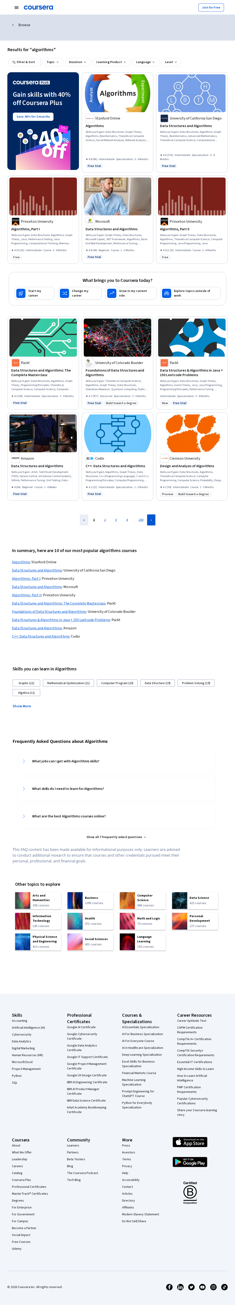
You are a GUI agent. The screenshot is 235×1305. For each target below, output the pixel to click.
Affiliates (128, 1207)
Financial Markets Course (139, 1073)
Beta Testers (76, 1159)
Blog (70, 1166)
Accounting (19, 1021)
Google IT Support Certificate (87, 1057)
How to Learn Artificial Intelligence (192, 1078)
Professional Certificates (29, 1187)
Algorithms (21, 562)
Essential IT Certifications (194, 1062)
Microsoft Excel (22, 1062)
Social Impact (21, 1235)
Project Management (26, 1069)
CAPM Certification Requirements (190, 1030)
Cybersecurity (21, 1034)
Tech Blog (74, 1180)
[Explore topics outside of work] (190, 293)
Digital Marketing (23, 1048)
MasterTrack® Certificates (30, 1193)
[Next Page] (151, 519)
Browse (24, 25)
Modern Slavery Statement (140, 1214)
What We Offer (22, 1152)
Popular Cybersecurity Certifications (192, 1101)
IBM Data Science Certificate (86, 1100)
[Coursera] (38, 7)
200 (141, 520)
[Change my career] (79, 293)
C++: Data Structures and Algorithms (41, 636)
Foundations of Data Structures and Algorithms (49, 611)
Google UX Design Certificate (87, 1075)
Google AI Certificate (81, 1027)
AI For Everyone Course (138, 1041)
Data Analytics (21, 1041)
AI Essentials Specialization (140, 1027)
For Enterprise (22, 1207)
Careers (17, 1166)
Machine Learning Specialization (134, 1082)
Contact (127, 1187)
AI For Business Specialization (142, 1034)
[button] (24, 706)
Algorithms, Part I (26, 578)
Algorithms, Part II (27, 595)
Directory (128, 1200)
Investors (128, 1152)
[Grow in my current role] (131, 293)
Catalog (17, 1173)
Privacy (127, 1166)
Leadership (19, 1159)
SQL (14, 1082)
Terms (126, 1159)
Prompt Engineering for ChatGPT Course (138, 1093)
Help (125, 1173)
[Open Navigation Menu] (16, 7)
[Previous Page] (84, 519)
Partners (73, 1152)
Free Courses (21, 1242)
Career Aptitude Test (191, 1021)
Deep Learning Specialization (142, 1054)
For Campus (20, 1221)
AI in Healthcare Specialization (142, 1048)
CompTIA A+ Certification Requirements (194, 1041)
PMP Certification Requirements (189, 1089)
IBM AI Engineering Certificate (87, 1082)
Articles (127, 1193)
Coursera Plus (21, 1180)
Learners (73, 1145)
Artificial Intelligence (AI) (28, 1027)
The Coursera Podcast (82, 1173)
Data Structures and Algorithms (37, 570)
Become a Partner (24, 1228)
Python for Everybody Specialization (137, 1105)
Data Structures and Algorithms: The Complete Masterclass (59, 603)
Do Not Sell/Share (134, 1221)
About (16, 1145)
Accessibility (131, 1180)
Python (17, 1076)
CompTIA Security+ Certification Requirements (195, 1053)
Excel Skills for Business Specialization (138, 1064)
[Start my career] (34, 293)
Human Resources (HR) (27, 1055)
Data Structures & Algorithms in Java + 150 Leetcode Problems (61, 619)
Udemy (17, 1249)
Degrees (18, 1200)
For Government (23, 1214)
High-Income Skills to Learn (195, 1069)
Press (126, 1145)
